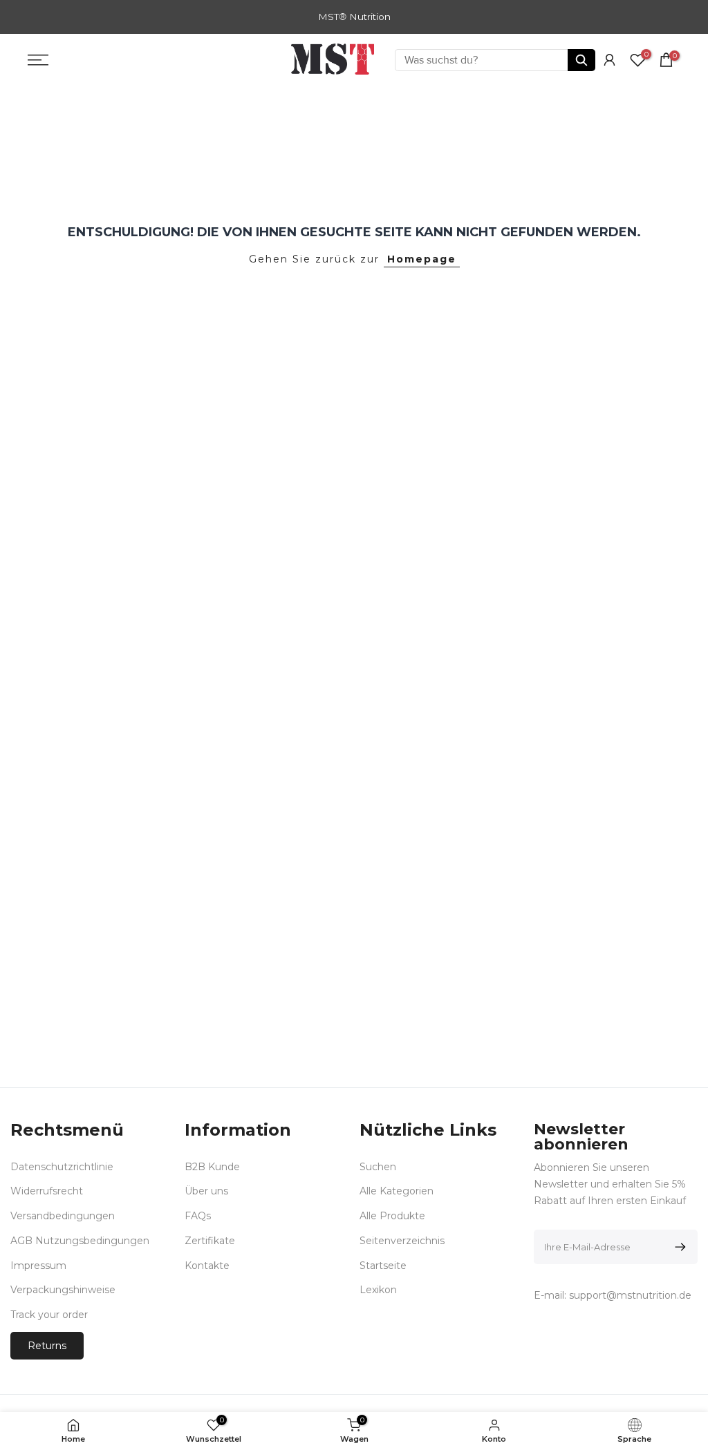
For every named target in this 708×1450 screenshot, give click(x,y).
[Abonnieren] (678, 1247)
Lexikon (378, 1290)
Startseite (383, 1265)
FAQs (198, 1216)
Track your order (49, 1314)
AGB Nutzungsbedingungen (79, 1240)
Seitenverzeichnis (402, 1240)
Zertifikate (210, 1240)
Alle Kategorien (397, 1191)
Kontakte (207, 1265)
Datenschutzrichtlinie (61, 1167)
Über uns (206, 1191)
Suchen (378, 1167)
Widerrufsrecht (46, 1191)
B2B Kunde (212, 1167)
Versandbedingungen (62, 1216)
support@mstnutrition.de (630, 1295)
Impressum (38, 1265)
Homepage (421, 259)
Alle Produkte (392, 1216)
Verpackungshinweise (62, 1290)
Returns (47, 1345)
